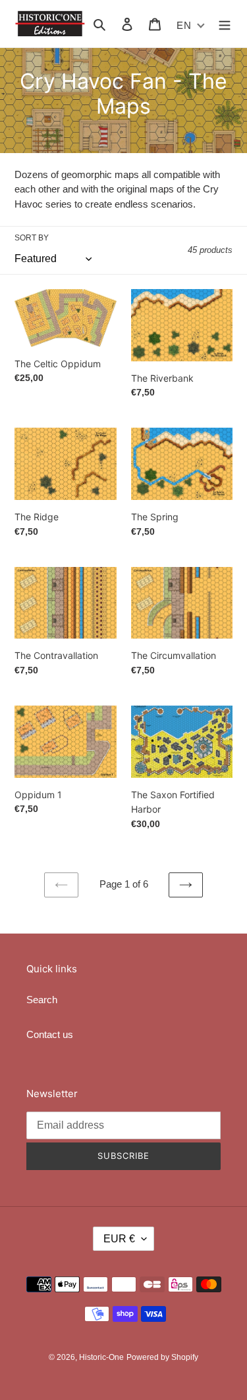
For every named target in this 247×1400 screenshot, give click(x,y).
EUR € (119, 1238)
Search (41, 999)
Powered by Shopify (162, 1357)
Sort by (31, 237)
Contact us (49, 1034)
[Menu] (224, 24)
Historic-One (101, 1357)
